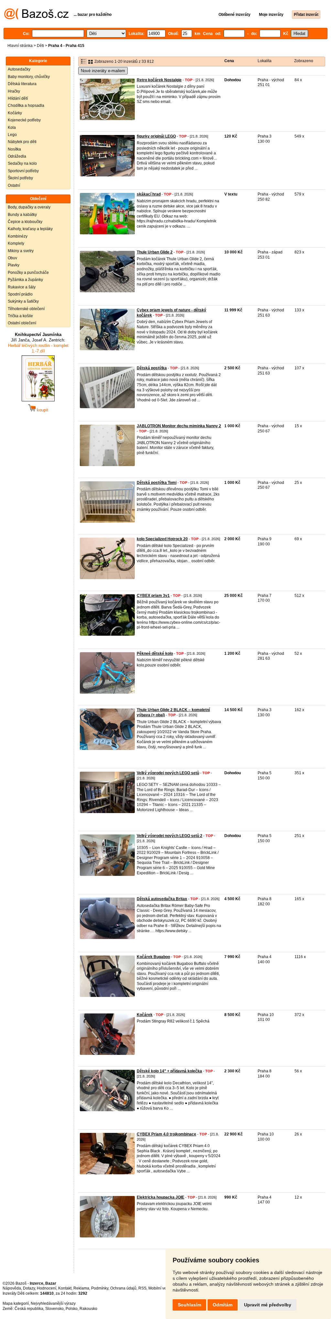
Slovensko (54, 1308)
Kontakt (64, 1288)
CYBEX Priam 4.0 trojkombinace (166, 1134)
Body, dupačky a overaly (29, 207)
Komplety (16, 243)
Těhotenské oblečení (26, 309)
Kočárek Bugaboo (153, 957)
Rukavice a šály (22, 287)
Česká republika (29, 1308)
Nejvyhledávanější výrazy (53, 1303)
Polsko (72, 1308)
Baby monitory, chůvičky (29, 76)
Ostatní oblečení (22, 323)
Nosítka (14, 149)
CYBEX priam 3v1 (153, 595)
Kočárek (145, 1014)
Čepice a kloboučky (25, 221)
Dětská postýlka (152, 368)
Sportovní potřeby (23, 171)
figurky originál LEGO (156, 136)
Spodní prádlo (20, 294)
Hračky (14, 91)
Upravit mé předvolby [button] (267, 1304)
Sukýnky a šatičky (23, 301)
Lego (12, 134)
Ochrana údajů (123, 1288)
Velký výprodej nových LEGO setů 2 (169, 835)
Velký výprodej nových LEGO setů (168, 773)
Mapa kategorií (16, 1303)
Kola (12, 127)
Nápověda (12, 1288)
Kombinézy (17, 236)
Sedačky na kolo (22, 163)
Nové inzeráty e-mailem (103, 70)
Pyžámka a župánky (25, 279)
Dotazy (29, 1288)
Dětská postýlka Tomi (156, 482)
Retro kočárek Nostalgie (159, 80)
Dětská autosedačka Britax (162, 899)
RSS (142, 1288)
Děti (40, 45)
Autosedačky (19, 69)
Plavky (13, 265)
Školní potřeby (20, 178)
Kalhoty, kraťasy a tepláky (30, 229)
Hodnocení (46, 1288)
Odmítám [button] (222, 1304)
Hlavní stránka (20, 45)
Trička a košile (20, 316)
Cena (229, 61)
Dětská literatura (22, 84)
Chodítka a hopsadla (26, 105)
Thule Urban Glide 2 (155, 252)
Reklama (81, 1288)
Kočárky (15, 113)
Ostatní (14, 185)
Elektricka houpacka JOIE (160, 1197)
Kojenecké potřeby (24, 120)
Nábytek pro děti (22, 142)
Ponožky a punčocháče (28, 272)
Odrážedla (17, 156)
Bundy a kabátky (22, 214)
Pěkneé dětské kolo (155, 653)
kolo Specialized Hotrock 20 (162, 539)
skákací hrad (149, 194)
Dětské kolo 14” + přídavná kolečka (169, 1071)
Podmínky (99, 1288)
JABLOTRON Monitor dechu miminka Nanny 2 (179, 426)
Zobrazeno (303, 61)
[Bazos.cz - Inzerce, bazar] (36, 18)
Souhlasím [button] (189, 1304)
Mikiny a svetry (21, 251)
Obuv (12, 258)
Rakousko (88, 1308)
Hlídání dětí (18, 98)
